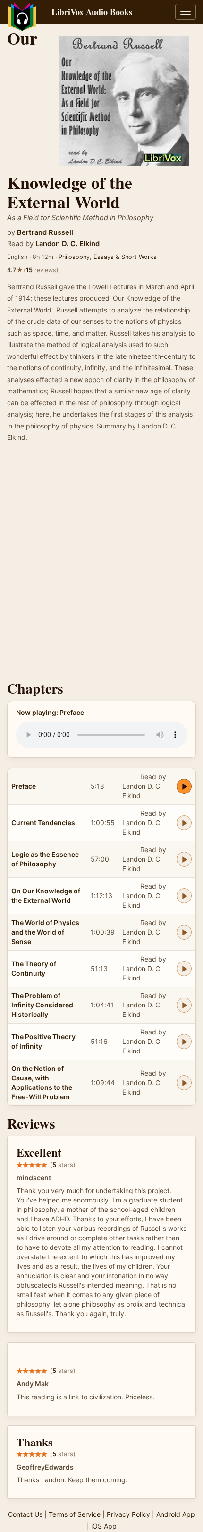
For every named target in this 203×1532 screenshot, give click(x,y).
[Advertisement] (101, 564)
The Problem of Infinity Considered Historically (42, 1004)
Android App (175, 1514)
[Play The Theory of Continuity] (184, 968)
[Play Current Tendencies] (184, 822)
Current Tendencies (43, 823)
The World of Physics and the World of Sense (45, 931)
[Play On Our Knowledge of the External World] (184, 895)
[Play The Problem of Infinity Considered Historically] (184, 1005)
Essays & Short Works (125, 256)
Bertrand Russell (45, 232)
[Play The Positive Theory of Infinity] (184, 1041)
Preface (23, 786)
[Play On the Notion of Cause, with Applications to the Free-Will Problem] (184, 1082)
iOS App (104, 1526)
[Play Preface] (184, 786)
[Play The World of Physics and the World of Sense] (184, 932)
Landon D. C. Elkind (67, 244)
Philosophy (74, 256)
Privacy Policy (128, 1514)
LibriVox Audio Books (91, 12)
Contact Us (25, 1514)
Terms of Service (75, 1514)
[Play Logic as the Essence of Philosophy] (184, 859)
